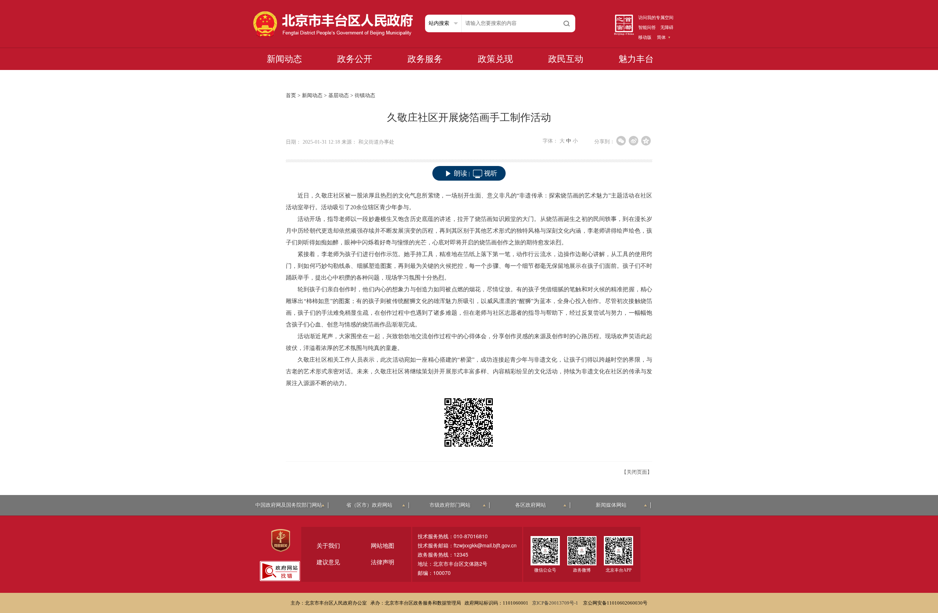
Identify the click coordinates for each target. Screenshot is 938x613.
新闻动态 (284, 59)
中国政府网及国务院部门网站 (288, 505)
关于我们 (328, 546)
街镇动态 (365, 95)
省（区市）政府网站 (369, 505)
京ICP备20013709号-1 (555, 603)
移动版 (644, 37)
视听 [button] (490, 173)
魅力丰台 (636, 59)
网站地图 (382, 546)
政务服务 (425, 59)
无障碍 (666, 27)
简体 (661, 37)
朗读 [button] (460, 173)
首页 (291, 95)
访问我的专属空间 (655, 17)
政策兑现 (495, 59)
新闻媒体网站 (611, 505)
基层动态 (338, 95)
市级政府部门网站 (449, 505)
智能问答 (647, 27)
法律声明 (382, 562)
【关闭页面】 (636, 472)
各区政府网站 (530, 505)
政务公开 (354, 59)
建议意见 (328, 562)
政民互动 (565, 59)
